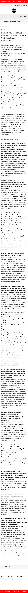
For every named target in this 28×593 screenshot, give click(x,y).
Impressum (20, 576)
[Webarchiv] (14, 10)
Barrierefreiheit (5, 576)
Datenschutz (13, 576)
